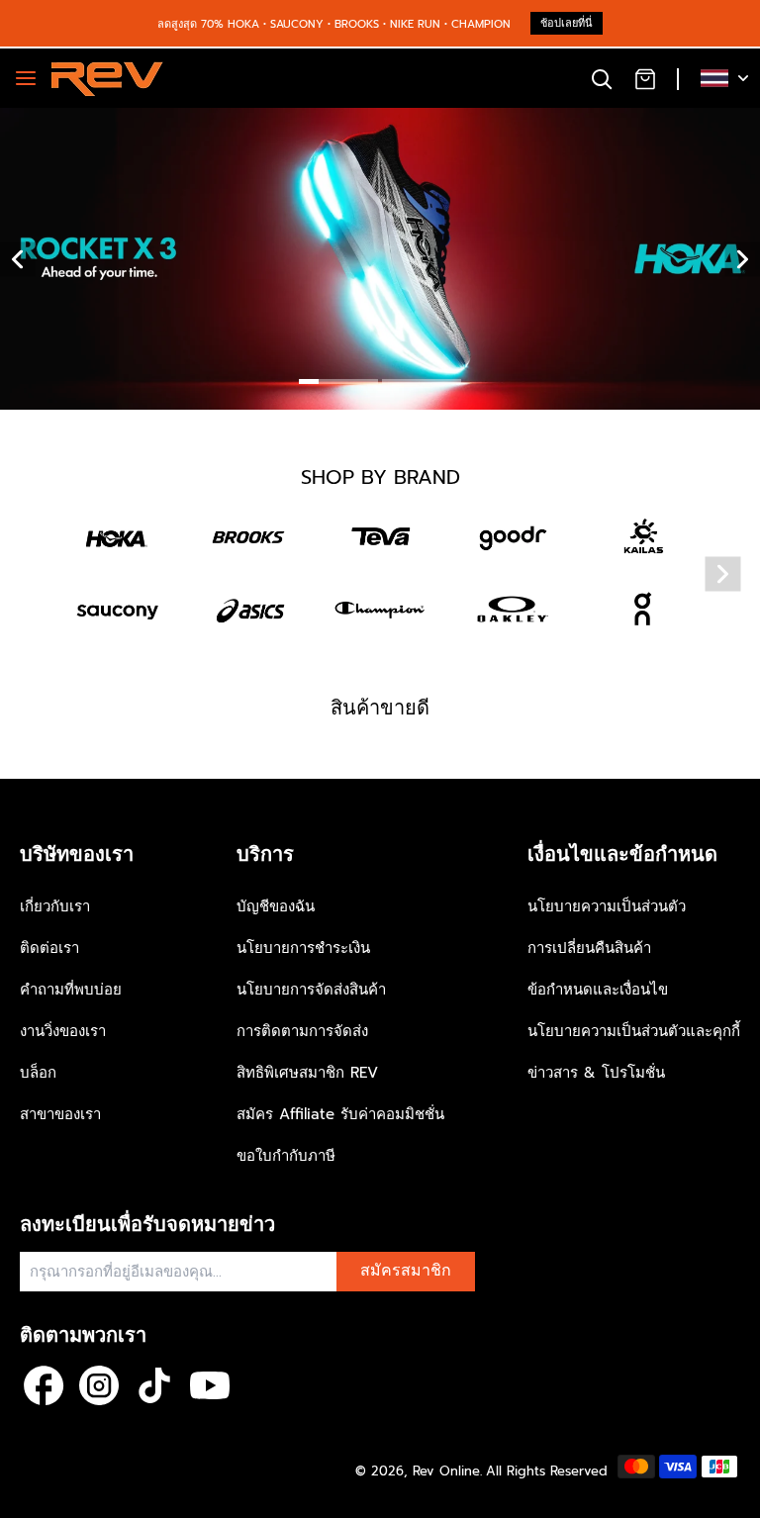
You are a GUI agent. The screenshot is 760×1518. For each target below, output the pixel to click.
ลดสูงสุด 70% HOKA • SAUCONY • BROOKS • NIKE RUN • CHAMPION (334, 24)
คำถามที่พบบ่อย (71, 989)
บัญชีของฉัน (276, 906)
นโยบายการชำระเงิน (303, 948)
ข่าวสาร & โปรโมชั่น (596, 1073)
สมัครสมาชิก (405, 1270)
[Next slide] (723, 574)
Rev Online (446, 1471)
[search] (601, 78)
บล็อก (38, 1073)
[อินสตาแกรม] (99, 1385)
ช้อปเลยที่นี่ (566, 23)
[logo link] (117, 537)
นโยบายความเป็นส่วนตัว (606, 906)
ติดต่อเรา (49, 948)
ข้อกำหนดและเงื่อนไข (597, 989)
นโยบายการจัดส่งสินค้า (311, 989)
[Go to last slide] (18, 258)
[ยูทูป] (210, 1385)
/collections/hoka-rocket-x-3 (98, 118)
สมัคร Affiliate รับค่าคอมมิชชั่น (340, 1114)
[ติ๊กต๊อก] (154, 1385)
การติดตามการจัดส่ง (302, 1031)
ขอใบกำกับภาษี (286, 1156)
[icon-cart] (645, 78)
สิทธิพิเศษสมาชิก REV (307, 1073)
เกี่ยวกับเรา (55, 906)
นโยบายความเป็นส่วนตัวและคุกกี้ (633, 1031)
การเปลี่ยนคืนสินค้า (589, 948)
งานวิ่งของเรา (63, 1031)
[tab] (338, 384)
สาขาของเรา (60, 1114)
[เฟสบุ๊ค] (43, 1385)
